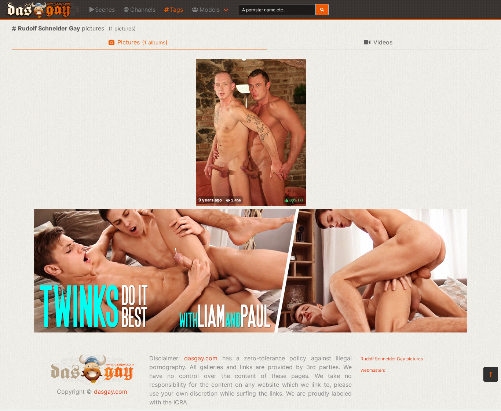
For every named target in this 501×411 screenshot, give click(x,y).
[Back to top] (490, 374)
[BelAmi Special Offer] (250, 330)
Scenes (105, 9)
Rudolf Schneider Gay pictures (392, 358)
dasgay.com (110, 391)
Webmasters (373, 370)
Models (210, 9)
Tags (176, 9)
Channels (143, 9)
